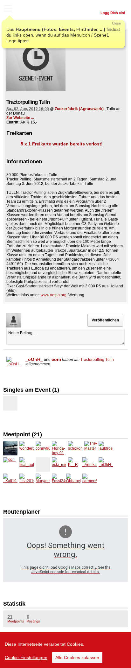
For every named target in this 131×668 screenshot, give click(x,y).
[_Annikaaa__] (89, 464)
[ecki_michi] (59, 464)
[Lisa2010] (26, 481)
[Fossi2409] (59, 481)
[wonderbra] (26, 448)
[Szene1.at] (32, 9)
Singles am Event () (31, 390)
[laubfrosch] (106, 448)
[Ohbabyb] (73, 481)
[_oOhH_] (13, 364)
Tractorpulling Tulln (97, 359)
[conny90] (43, 448)
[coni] (10, 464)
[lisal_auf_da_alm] (26, 464)
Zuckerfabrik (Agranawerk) (79, 109)
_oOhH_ (34, 359)
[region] (65, 650)
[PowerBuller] (10, 448)
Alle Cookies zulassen (77, 657)
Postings (33, 618)
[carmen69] (89, 481)
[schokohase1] (75, 448)
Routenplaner (21, 512)
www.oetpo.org (53, 295)
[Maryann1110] (43, 481)
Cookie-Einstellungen (26, 657)
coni (56, 359)
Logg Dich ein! (112, 13)
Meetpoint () (22, 434)
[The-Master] (91, 448)
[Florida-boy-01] (59, 448)
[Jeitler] (10, 403)
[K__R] (75, 464)
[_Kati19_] (10, 481)
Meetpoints (15, 618)
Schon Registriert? (109, 5)
